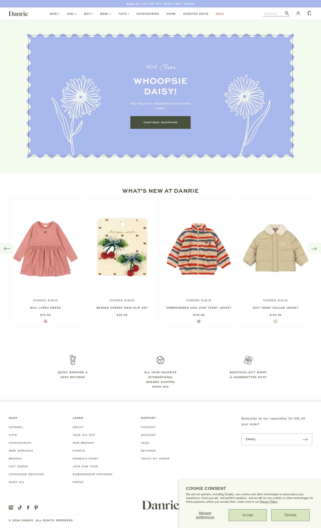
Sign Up (133, 3)
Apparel (16, 427)
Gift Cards (18, 466)
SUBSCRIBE (305, 439)
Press (78, 482)
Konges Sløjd (45, 300)
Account (148, 435)
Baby (104, 13)
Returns (148, 450)
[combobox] (274, 13)
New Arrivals (21, 450)
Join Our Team (85, 466)
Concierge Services (26, 474)
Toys (122, 13)
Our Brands (83, 442)
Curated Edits (196, 13)
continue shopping (160, 122)
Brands (15, 458)
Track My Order (155, 458)
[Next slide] (314, 248)
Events (79, 450)
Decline (291, 515)
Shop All (17, 482)
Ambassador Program (92, 474)
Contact (148, 427)
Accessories (147, 13)
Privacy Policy (269, 501)
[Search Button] (287, 13)
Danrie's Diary (85, 458)
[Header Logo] (18, 13)
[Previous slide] (7, 248)
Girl (70, 13)
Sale (220, 13)
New (53, 13)
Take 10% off (84, 435)
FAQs (145, 442)
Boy (87, 13)
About (78, 427)
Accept (247, 515)
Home (171, 13)
